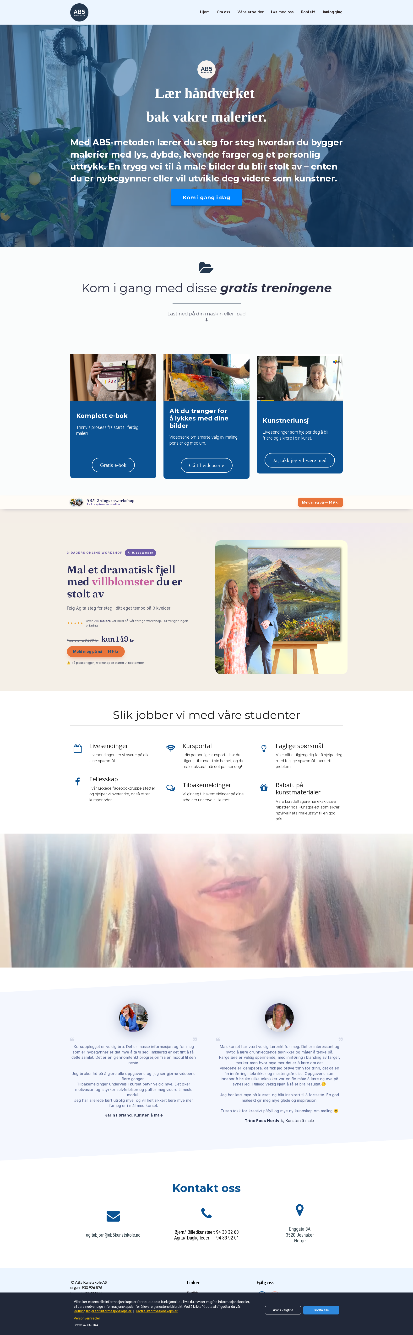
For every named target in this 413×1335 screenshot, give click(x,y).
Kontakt (308, 11)
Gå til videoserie (206, 465)
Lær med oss (282, 11)
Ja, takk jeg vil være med (299, 460)
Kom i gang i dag (206, 197)
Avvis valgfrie (283, 1310)
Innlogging (333, 11)
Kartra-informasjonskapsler (157, 1311)
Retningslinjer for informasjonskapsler (103, 1311)
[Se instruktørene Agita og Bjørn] (76, 502)
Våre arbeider (250, 11)
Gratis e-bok (113, 465)
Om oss (223, 11)
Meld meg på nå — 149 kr (96, 651)
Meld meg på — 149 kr (320, 502)
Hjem (205, 11)
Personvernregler (87, 1318)
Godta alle (321, 1310)
